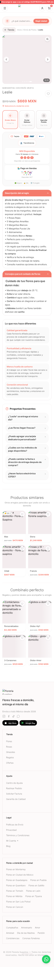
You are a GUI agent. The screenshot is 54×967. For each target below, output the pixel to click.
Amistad (10, 933)
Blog (8, 846)
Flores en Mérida (14, 896)
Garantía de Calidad (16, 799)
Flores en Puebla (38, 880)
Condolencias (12, 938)
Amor (37, 927)
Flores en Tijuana (33, 896)
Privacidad (11, 830)
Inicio (19, 30)
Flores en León (33, 891)
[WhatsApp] (18, 716)
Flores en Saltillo (36, 885)
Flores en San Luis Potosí (18, 901)
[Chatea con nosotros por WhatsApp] (46, 959)
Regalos (10, 757)
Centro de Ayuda (14, 783)
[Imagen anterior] (6, 59)
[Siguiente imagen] (47, 59)
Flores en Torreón (14, 891)
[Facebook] (8, 716)
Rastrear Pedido (14, 788)
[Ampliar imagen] (47, 39)
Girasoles (10, 752)
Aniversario (26, 927)
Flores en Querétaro (16, 885)
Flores (9, 741)
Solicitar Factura (14, 793)
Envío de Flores (30, 30)
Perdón (41, 933)
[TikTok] (13, 716)
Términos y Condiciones (17, 835)
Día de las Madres (26, 933)
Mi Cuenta (11, 840)
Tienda (11, 30)
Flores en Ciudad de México (19, 874)
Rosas (9, 746)
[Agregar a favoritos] (48, 93)
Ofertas (10, 763)
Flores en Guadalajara (16, 880)
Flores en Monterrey (16, 869)
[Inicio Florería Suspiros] (27, 8)
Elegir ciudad (41, 21)
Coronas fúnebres (31, 938)
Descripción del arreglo (17, 193)
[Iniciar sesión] (42, 8)
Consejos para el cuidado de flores (22, 274)
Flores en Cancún (14, 907)
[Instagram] (3, 716)
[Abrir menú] (5, 8)
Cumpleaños (12, 927)
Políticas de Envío (14, 824)
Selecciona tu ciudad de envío (17, 106)
